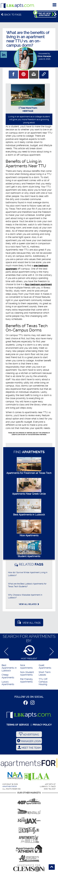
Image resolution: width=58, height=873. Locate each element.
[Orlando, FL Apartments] (29, 800)
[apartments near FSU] (29, 829)
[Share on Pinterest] (23, 74)
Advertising (30, 734)
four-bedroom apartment (38, 284)
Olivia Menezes (44, 56)
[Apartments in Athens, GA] (29, 849)
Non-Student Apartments (27, 673)
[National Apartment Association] (15, 776)
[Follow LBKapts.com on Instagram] (32, 703)
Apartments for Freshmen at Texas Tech (29, 473)
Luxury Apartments (8, 683)
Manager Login (30, 741)
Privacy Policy (42, 724)
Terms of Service (17, 724)
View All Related (28, 604)
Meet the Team (31, 747)
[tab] (29, 652)
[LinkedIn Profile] (3, 53)
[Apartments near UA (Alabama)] (29, 858)
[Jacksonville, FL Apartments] (29, 820)
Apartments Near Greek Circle (29, 493)
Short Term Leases (45, 673)
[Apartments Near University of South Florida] (29, 839)
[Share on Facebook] (13, 74)
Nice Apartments (29, 535)
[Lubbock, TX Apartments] (18, 5)
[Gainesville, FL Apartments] (29, 810)
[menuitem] (10, 668)
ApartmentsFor (9, 786)
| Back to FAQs (12, 14)
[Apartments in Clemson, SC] (29, 868)
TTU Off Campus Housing (43, 682)
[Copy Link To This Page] (43, 74)
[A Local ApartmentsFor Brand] (29, 763)
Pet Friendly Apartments (26, 680)
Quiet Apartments (45, 666)
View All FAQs (32, 622)
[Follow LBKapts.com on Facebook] (25, 703)
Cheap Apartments (8, 676)
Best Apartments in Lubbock (29, 514)
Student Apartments (29, 556)
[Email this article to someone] (33, 74)
